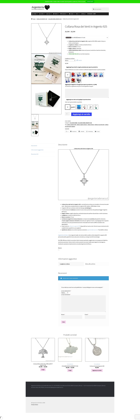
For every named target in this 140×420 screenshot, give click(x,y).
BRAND (56, 13)
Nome (63, 314)
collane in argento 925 (74, 226)
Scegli (43, 369)
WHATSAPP (90, 1)
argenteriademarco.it (92, 230)
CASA (49, 13)
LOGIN (72, 13)
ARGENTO (64, 13)
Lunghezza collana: (70, 58)
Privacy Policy (34, 404)
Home (34, 19)
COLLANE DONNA (73, 122)
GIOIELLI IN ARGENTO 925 (42, 19)
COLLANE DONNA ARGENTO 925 (55, 19)
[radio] (67, 74)
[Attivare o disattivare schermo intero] (4, 414)
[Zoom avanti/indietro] (1, 414)
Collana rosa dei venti (99, 124)
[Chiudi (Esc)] (9, 414)
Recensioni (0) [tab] (34, 154)
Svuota (80, 60)
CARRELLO (83, 13)
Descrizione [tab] (34, 145)
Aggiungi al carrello (81, 114)
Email (86, 314)
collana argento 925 (71, 124)
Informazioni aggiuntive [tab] (37, 150)
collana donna (90, 124)
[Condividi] (6, 414)
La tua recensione (66, 294)
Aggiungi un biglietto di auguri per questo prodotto (81, 84)
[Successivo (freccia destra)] (4, 416)
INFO (77, 13)
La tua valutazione (66, 291)
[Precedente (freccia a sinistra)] (1, 416)
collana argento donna (81, 124)
